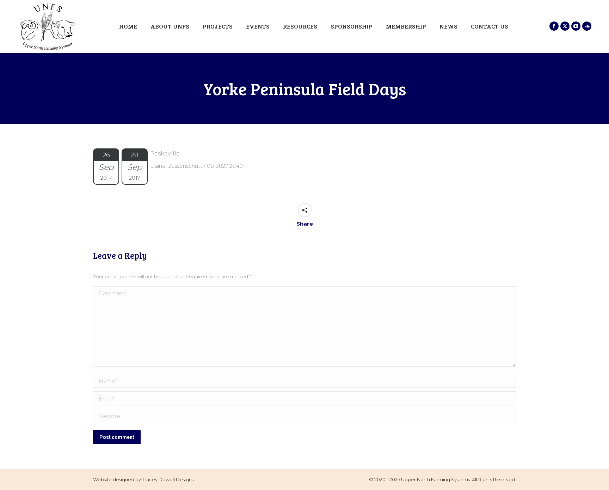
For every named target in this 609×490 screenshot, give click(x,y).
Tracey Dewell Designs (167, 479)
